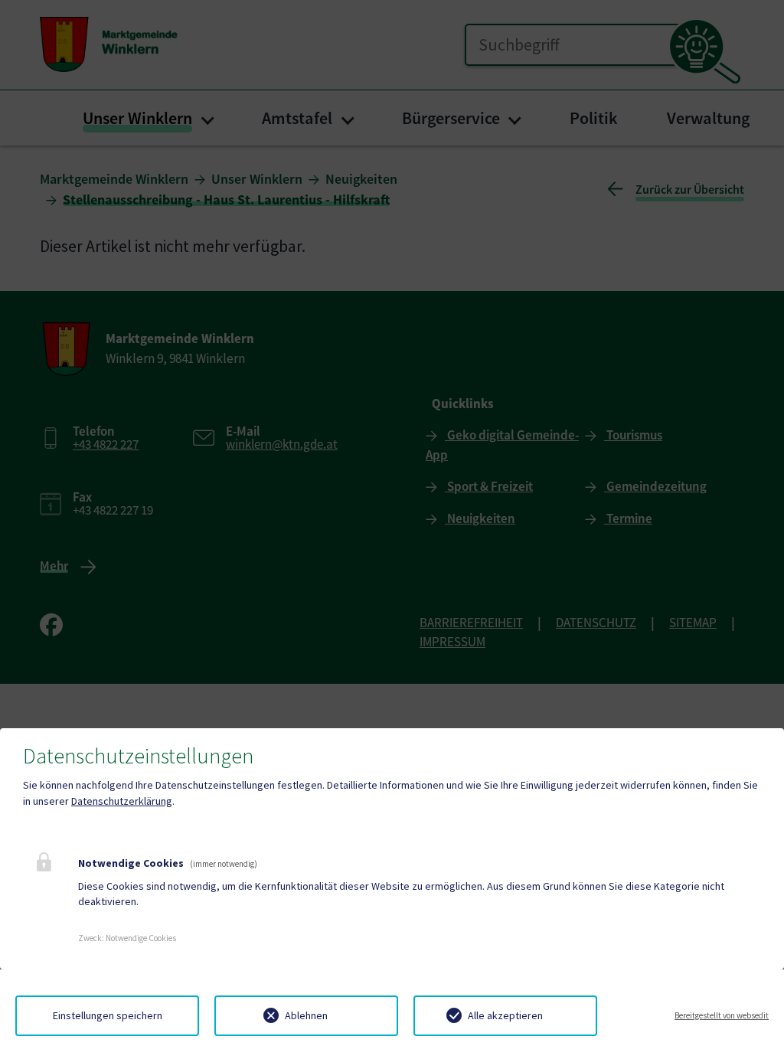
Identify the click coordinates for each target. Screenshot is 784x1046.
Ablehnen (306, 1015)
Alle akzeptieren (505, 1015)
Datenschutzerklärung (121, 801)
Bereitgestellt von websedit (722, 1015)
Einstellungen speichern (107, 1015)
